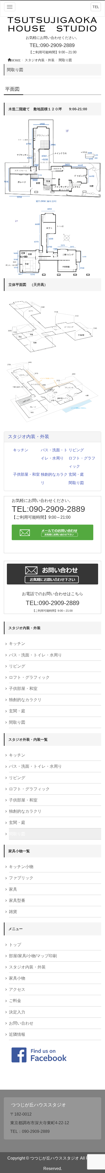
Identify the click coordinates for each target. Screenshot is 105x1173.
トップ (15, 945)
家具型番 (17, 900)
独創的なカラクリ (25, 700)
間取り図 (76, 483)
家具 (13, 889)
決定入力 (17, 1012)
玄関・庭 (76, 474)
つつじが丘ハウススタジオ (38, 1104)
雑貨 (13, 911)
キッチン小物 (21, 867)
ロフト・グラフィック (29, 677)
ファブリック (21, 878)
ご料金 (15, 1000)
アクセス (17, 989)
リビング (76, 450)
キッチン (20, 450)
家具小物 (17, 978)
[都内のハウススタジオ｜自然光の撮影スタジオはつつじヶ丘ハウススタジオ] (52, 24)
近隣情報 (17, 1034)
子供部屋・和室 (26, 474)
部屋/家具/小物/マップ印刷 (33, 956)
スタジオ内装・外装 (28, 436)
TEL (96, 7)
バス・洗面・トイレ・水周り (35, 655)
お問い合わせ (21, 1023)
